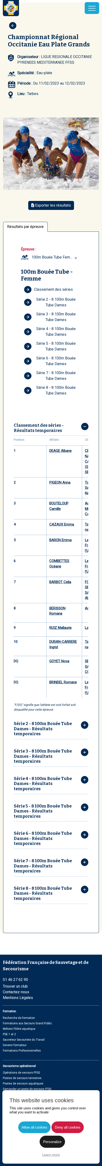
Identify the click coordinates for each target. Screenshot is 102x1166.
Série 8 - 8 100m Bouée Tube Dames (56, 390)
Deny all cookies (67, 1127)
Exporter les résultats (52, 205)
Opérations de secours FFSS (21, 1072)
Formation (9, 1011)
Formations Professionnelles (22, 1050)
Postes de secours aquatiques (23, 1083)
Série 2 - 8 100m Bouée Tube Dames (56, 302)
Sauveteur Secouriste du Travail (24, 1039)
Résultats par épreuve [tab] (25, 226)
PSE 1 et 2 (9, 1034)
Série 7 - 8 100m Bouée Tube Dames (56, 376)
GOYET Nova (59, 661)
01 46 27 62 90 (15, 979)
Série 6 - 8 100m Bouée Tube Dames (56, 361)
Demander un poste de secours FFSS (27, 1089)
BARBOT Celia (60, 582)
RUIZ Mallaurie (60, 628)
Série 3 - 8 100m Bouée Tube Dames (56, 317)
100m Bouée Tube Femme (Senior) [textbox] (55, 257)
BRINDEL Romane (63, 682)
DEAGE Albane (60, 451)
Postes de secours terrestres (22, 1078)
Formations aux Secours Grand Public (27, 1023)
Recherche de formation (19, 1018)
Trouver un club (15, 986)
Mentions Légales (18, 997)
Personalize (52, 1142)
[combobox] (55, 257)
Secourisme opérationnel (19, 1066)
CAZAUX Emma (61, 524)
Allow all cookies (34, 1127)
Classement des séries (53, 289)
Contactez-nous (16, 992)
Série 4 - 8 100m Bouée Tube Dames (56, 332)
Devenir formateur (15, 1045)
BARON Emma (60, 540)
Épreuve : (28, 249)
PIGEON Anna (59, 482)
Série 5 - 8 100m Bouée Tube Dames (56, 346)
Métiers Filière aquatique (19, 1028)
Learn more (51, 1155)
